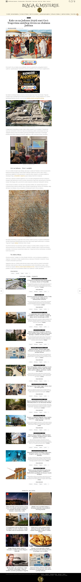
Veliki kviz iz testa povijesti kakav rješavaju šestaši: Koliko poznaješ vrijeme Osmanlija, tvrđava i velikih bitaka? (40, 529)
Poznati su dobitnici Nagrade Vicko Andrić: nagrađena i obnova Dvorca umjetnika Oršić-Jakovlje (39, 419)
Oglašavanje (47, 574)
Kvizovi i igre (40, 1)
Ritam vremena (15, 14)
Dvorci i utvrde (24, 14)
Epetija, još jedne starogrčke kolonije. (35, 98)
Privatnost (64, 574)
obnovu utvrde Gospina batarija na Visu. (25, 266)
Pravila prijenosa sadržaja (53, 574)
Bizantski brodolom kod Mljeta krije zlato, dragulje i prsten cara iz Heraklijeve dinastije (39, 454)
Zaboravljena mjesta (44, 14)
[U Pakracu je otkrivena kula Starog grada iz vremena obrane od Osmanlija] (16, 284)
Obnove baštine (37, 330)
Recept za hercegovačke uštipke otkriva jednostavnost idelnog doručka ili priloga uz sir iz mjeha (40, 550)
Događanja (37, 294)
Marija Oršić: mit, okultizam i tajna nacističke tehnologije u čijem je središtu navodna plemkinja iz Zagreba (17, 569)
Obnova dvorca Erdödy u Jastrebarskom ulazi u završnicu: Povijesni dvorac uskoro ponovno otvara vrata (39, 436)
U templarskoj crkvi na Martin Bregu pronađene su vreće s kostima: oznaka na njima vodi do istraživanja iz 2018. (39, 315)
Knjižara (44, 1)
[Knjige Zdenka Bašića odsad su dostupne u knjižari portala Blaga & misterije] (17, 540)
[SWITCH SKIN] (72, 1)
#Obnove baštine (29, 1)
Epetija (16, 243)
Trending (7, 314)
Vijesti (35, 276)
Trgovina (73, 14)
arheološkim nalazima (19, 176)
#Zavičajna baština (21, 1)
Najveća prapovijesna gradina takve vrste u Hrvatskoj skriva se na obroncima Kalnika (39, 401)
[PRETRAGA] (70, 1)
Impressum (49, 1)
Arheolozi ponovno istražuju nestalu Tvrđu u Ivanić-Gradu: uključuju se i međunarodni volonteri (39, 298)
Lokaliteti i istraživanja (37, 278)
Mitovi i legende (34, 14)
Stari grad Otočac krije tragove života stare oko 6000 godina (39, 386)
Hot (7, 494)
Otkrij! (42, 287)
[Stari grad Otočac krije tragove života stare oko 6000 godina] (16, 389)
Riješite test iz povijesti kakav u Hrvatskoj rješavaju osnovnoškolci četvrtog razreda (40, 508)
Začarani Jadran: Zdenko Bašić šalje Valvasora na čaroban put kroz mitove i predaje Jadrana (39, 351)
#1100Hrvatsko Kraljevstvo (12, 1)
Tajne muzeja (34, 1)
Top (8, 14)
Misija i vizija (59, 574)
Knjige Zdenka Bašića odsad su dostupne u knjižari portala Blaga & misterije (17, 550)
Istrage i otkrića (55, 14)
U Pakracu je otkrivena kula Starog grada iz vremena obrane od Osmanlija (39, 281)
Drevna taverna (66, 14)
